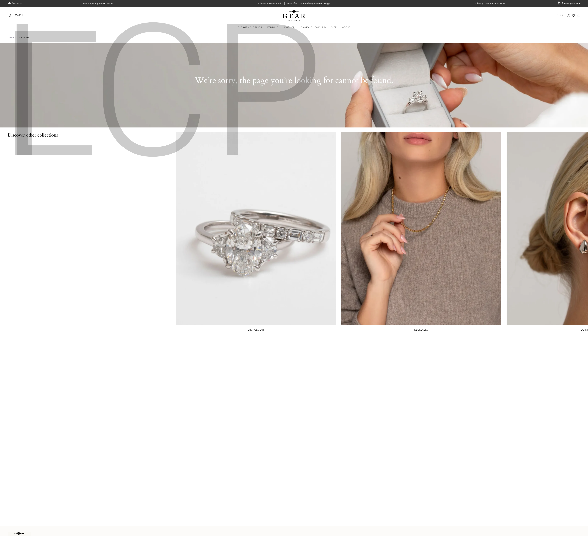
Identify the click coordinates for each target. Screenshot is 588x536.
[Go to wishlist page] (573, 15)
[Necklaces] (421, 228)
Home (11, 37)
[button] (249, 27)
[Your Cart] (578, 15)
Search (19, 15)
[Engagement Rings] (256, 228)
